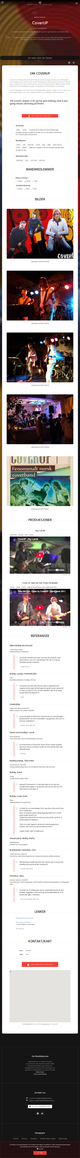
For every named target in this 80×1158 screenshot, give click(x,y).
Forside (15, 1138)
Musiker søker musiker (48, 1138)
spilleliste (60, 90)
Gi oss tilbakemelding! (40, 1106)
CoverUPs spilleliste (24, 922)
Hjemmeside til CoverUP (26, 918)
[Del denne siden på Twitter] (74, 63)
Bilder (34, 58)
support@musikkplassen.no (44, 1100)
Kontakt (49, 58)
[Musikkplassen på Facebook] (38, 1113)
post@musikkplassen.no (43, 1098)
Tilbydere (33, 1138)
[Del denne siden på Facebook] (69, 63)
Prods (39, 58)
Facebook (21, 929)
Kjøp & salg (63, 1138)
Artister (24, 1138)
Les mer (40, 1149)
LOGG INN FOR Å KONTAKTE (40, 116)
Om (29, 58)
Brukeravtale (40, 1072)
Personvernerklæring (40, 1074)
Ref (44, 58)
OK (40, 1153)
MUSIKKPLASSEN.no (40, 5)
